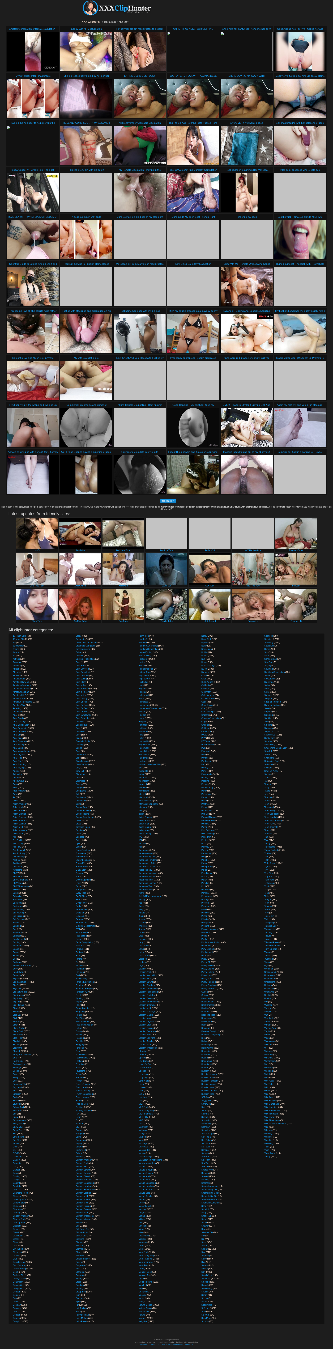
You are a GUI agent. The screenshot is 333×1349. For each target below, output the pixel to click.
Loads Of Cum (145, 1064)
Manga (142, 1133)
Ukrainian (269, 969)
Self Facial (206, 1137)
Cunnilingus (81, 725)
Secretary (205, 1127)
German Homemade (85, 1189)
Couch (16, 1311)
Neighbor (143, 1321)
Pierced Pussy (208, 820)
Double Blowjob (83, 810)
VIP (266, 1002)
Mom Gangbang (146, 1255)
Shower (205, 1226)
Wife (266, 1094)
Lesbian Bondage (147, 985)
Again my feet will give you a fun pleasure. (300, 404)
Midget (142, 1212)
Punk (203, 955)
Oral (203, 708)
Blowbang (17, 1048)
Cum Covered (82, 669)
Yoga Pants (269, 1153)
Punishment (207, 952)
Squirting (268, 669)
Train (266, 919)
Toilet (266, 896)
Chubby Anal (19, 1219)
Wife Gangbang (271, 1104)
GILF (78, 1127)
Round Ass (206, 1064)
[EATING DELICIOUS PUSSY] (140, 98)
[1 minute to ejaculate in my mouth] (140, 474)
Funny (79, 1117)
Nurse (204, 662)
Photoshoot (206, 810)
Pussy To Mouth (208, 988)
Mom (141, 1249)
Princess (205, 913)
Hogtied (142, 688)
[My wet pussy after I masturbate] (33, 98)
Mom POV (143, 1265)
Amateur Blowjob (21, 682)
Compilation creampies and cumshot (86, 404)
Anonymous (18, 781)
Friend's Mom (82, 1104)
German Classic (83, 1176)
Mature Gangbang (147, 1183)
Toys (266, 913)
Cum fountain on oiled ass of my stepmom (140, 216)
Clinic (15, 1242)
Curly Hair (80, 731)
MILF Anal (143, 1107)
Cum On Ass (81, 702)
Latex (141, 949)
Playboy (205, 847)
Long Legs (144, 1077)
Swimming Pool (271, 761)
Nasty (141, 1301)
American (17, 711)
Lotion (141, 1084)
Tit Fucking (269, 880)
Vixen (267, 1038)
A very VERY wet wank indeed (246, 122)
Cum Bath (80, 665)
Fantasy (79, 952)
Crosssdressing (83, 649)
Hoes (141, 685)
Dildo (78, 758)
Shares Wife (207, 1170)
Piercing (205, 824)
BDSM (16, 889)
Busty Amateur (19, 1120)
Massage (143, 1143)
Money (142, 1268)
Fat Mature (81, 969)
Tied (266, 857)
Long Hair (143, 1074)
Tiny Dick (268, 873)
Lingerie (142, 1054)
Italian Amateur (146, 817)
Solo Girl (205, 1315)
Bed (15, 959)
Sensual (205, 1150)
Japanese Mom (146, 880)
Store (266, 688)
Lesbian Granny (146, 998)
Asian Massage (20, 830)
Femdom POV (82, 992)
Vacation (268, 1005)
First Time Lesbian (84, 1025)
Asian (15, 800)
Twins (267, 962)
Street (267, 708)
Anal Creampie (20, 728)
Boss (15, 1081)
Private (204, 919)
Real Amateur (207, 1002)
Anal (15, 715)
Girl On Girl (81, 1236)
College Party (19, 1278)
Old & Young (207, 682)
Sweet (267, 754)
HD (77, 1305)
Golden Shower (83, 1259)
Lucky (141, 1094)
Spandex (268, 636)
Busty (15, 1117)
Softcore (205, 1308)
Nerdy (204, 636)
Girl (77, 1226)
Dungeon (80, 837)
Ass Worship (19, 857)
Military (142, 1219)
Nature (142, 1315)
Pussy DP (206, 962)
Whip (266, 1087)
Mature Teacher (146, 1196)
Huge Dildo (144, 751)
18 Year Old (18, 639)
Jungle (142, 913)
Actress (16, 659)
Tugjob (267, 952)
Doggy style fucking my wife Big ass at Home (300, 75)
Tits (266, 889)
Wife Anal (268, 1097)
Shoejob (205, 1209)
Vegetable (269, 1018)
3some (16, 649)
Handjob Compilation (149, 649)
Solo (203, 1311)
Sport (266, 655)
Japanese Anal (146, 853)
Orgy (203, 721)
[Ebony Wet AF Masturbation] (86, 51)
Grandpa (80, 1275)
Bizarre (16, 1021)
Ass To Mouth (19, 850)
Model (141, 1245)
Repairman (206, 1018)
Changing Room (20, 1193)
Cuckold (79, 655)
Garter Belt (81, 1150)
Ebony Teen (81, 866)
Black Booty (18, 1028)
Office (204, 675)
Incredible (143, 771)
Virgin (267, 1031)
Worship (268, 1140)
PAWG (204, 735)
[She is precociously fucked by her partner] (86, 98)
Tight (266, 860)
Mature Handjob (146, 1186)
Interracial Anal (146, 800)
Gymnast (80, 1298)
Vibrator (268, 1021)
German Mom (82, 1203)
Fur (77, 1120)
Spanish (268, 639)
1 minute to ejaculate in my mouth (139, 451)
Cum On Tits (81, 711)
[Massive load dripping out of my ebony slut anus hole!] (247, 474)
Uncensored (270, 972)
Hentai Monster (146, 669)
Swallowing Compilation (275, 748)
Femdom (80, 985)
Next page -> (168, 501)
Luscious (143, 1097)
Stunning (268, 728)
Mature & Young (146, 1170)
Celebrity (17, 1186)
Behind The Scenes (22, 965)
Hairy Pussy (81, 1321)
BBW (15, 873)
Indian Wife (144, 777)
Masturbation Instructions (150, 1160)
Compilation (18, 1288)
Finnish (79, 1015)
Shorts (204, 1219)
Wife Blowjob (270, 1100)
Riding (204, 1041)
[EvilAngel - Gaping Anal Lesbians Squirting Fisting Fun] (247, 333)
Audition (17, 863)
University (269, 988)
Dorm (78, 804)
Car (14, 1166)
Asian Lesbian (19, 824)
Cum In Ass (81, 685)
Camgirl (16, 1160)
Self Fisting (206, 1140)
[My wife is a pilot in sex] (86, 380)
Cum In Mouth (82, 688)
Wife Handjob (270, 1107)
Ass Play (17, 847)
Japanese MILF (146, 870)
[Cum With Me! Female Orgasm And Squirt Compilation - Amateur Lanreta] (247, 286)
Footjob (79, 1061)
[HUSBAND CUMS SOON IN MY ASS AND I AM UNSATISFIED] (86, 145)
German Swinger (84, 1209)
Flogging (80, 1044)
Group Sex (81, 1292)
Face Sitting (81, 936)
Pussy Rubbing (208, 982)
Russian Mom (207, 1087)
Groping (79, 1288)
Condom (17, 1292)
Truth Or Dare (270, 949)
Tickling (268, 853)
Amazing (17, 708)
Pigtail (204, 827)
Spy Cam (268, 662)
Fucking (79, 1107)
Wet (266, 1077)
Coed (15, 1272)
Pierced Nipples (208, 817)
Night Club (206, 639)
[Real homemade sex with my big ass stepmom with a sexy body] (140, 333)
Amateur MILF (19, 695)
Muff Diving (144, 1292)
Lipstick (142, 1058)
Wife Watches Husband (275, 1123)
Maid (141, 1123)
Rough (204, 1058)
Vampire (268, 1011)
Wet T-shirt (269, 1084)
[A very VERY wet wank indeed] (247, 145)
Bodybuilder (18, 1061)
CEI (14, 1150)
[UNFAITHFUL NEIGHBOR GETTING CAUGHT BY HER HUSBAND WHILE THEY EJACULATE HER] (193, 51)
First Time (80, 1018)
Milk (140, 1222)
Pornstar (205, 893)
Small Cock (206, 1275)
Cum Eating (81, 679)
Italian (141, 814)
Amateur (17, 675)
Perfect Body (207, 787)
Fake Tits (80, 945)
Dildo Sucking (82, 764)
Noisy (204, 646)
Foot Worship (82, 1058)
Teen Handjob (271, 817)
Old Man (205, 688)
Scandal (205, 1114)
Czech (79, 738)
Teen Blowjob (270, 810)
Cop (15, 1298)
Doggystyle (81, 791)
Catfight (16, 1179)
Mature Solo (144, 1193)
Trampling (269, 922)
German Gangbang (85, 1183)
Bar (14, 929)
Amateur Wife (19, 705)
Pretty (204, 909)
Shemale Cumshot (210, 1203)
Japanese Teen (146, 886)
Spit (266, 652)
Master (142, 1153)
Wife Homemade (272, 1110)
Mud (141, 1288)
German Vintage (83, 1219)
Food (78, 1051)
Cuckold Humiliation (85, 659)
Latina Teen (144, 955)
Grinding (80, 1285)
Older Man (206, 692)
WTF (266, 1048)
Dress (78, 824)
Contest (16, 1295)
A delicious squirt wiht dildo (86, 216)
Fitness (79, 1034)
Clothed (16, 1255)
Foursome (80, 1071)
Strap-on (268, 698)
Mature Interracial (147, 1189)
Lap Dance (144, 945)
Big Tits (16, 1002)
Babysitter (17, 896)
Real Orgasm (207, 1005)
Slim (203, 1262)
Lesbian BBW (145, 978)
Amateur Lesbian (21, 692)
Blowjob (16, 1051)
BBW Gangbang (20, 880)
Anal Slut (17, 761)
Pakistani (205, 751)
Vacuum (268, 1008)
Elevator (79, 873)
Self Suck (205, 1147)
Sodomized (206, 1305)
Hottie (141, 738)
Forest (79, 1067)
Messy (142, 1203)
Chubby (16, 1212)
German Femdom (84, 1179)
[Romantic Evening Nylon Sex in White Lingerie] (33, 380)
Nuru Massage (208, 665)
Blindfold (17, 1041)
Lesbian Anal (145, 972)
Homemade (144, 705)
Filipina (79, 1002)
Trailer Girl (269, 916)
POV (203, 738)
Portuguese (206, 896)
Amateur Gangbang (22, 685)
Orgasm (205, 715)
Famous (79, 949)
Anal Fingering (20, 741)
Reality (204, 1008)
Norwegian (206, 649)
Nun (203, 659)
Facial (78, 939)
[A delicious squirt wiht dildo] (86, 239)
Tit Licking (269, 883)
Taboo (267, 777)
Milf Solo (143, 1216)
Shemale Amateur (209, 1186)
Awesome (17, 870)
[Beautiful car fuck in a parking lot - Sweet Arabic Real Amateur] (300, 474)
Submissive (269, 735)
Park (203, 764)
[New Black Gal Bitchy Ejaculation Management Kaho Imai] (193, 286)
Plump (204, 863)
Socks (204, 1301)
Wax (266, 1064)
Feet (78, 975)
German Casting (83, 1173)
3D (14, 642)
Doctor (79, 784)
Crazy (78, 636)
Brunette (17, 1104)
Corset (16, 1301)
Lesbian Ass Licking (148, 975)
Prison (204, 916)
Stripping (268, 715)
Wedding (268, 1071)
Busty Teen (18, 1130)
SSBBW (205, 1097)
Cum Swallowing (84, 715)
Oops (203, 702)
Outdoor (205, 728)
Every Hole (81, 893)
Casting (16, 1176)
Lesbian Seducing (147, 1031)
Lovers (142, 1087)
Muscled (143, 1295)
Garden (79, 1147)
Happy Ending (145, 652)
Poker (204, 870)
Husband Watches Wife (150, 764)
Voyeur (267, 1044)
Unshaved (269, 992)
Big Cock (17, 988)
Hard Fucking (145, 655)
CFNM (16, 1153)
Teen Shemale (271, 827)
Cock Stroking (19, 1265)
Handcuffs (143, 639)
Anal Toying (18, 768)
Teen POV (269, 824)
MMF (141, 1120)
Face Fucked (82, 932)
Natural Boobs (145, 1305)
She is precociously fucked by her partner (86, 75)
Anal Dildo (18, 738)
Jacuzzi (142, 843)
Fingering (80, 1011)
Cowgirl (16, 1321)
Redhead (205, 1011)
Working (268, 1133)
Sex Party (205, 1160)
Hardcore (143, 659)
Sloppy (204, 1265)
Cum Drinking (82, 675)
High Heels (144, 675)
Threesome (269, 847)
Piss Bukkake (207, 830)
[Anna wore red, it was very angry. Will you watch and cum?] (247, 380)
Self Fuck (205, 1143)
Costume (17, 1308)
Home (141, 698)
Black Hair (18, 1038)
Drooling (80, 830)
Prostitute (205, 932)
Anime (16, 777)
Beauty (16, 952)
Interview (143, 807)
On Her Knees (208, 698)
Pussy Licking (207, 972)
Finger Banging (83, 1008)
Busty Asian (18, 1123)
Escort (79, 886)
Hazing (142, 662)
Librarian (143, 1051)
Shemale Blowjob (209, 1199)
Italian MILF (144, 824)
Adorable (17, 662)
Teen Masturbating (273, 820)
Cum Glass (81, 682)
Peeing (204, 777)
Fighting (79, 998)
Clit (14, 1245)
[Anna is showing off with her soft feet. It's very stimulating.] (33, 474)
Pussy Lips (206, 975)
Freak (78, 1074)
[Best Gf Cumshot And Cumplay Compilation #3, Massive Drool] (193, 192)
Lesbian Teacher (146, 1041)
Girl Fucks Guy (82, 1229)
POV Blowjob (207, 744)
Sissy (203, 1242)
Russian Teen (207, 1094)
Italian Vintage (145, 833)
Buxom (16, 1143)
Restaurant (206, 1021)
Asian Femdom (20, 817)
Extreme (79, 919)
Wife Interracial (271, 1114)
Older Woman (207, 695)
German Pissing (83, 1206)
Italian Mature (145, 827)
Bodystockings (20, 1064)
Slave (204, 1259)
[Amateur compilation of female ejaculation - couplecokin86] (33, 51)
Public (204, 939)
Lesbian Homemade (148, 1002)
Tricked (267, 939)
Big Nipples (18, 995)
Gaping (79, 1143)
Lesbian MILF (145, 1008)
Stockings (269, 682)
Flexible (79, 1041)
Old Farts (205, 685)
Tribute (267, 936)
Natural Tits (144, 1311)
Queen (204, 992)
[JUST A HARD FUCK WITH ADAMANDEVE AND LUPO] (193, 98)
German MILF (82, 1196)
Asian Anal (18, 807)
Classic (16, 1232)
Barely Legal (19, 939)
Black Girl (17, 1034)
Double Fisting (82, 814)
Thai (266, 837)
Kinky (141, 916)
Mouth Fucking (145, 1282)
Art (14, 797)
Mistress (142, 1239)
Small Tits (206, 1278)
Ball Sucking (19, 919)
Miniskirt (142, 1226)
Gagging (80, 1133)
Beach (16, 949)
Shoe (203, 1206)
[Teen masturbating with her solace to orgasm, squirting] (300, 145)
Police (204, 876)
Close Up (17, 1252)
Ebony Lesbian (83, 860)
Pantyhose (206, 761)
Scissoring (206, 1120)
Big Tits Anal (18, 1005)
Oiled (203, 679)
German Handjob (84, 1186)
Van (266, 1015)
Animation (17, 774)
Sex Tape (205, 1163)
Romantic (205, 1054)
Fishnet (79, 1028)
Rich (203, 1038)
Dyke (78, 843)
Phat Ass (205, 804)
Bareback (17, 932)
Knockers (143, 926)
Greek (78, 1282)
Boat (15, 1058)
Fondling (80, 1048)
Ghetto (79, 1222)
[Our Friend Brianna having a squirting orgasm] (86, 474)
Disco (78, 777)
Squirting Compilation (274, 672)
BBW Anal (17, 876)
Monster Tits (144, 1275)
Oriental (205, 725)
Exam (78, 899)
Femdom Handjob (84, 988)
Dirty (78, 768)
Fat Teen (80, 972)
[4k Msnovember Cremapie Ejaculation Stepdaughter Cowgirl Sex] (140, 145)
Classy (16, 1239)
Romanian (206, 1051)
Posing (204, 899)
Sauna (204, 1110)
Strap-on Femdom (272, 702)
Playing (204, 850)
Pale (203, 754)
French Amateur (83, 1084)
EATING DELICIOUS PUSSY (139, 75)
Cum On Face (82, 705)
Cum (78, 662)
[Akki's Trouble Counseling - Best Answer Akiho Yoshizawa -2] (140, 427)
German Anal (82, 1163)
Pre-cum (205, 903)
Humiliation (144, 754)
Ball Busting (18, 909)
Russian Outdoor (209, 1091)
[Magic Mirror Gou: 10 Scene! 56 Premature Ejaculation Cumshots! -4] (300, 380)
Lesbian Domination (148, 988)
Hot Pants (143, 731)
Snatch (204, 1292)
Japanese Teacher (147, 883)
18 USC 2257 (155, 1345)
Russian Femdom (209, 1081)
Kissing (142, 919)
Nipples (205, 642)
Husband (143, 761)
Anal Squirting (19, 764)
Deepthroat (81, 754)
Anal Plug (17, 758)
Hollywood (144, 695)
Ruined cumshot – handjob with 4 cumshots (300, 263)
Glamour (80, 1242)
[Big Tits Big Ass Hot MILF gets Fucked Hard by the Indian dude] (193, 145)
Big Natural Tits (20, 992)
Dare (78, 751)
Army (15, 794)
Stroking (268, 718)
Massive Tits (144, 1150)
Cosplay (17, 1305)
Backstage (18, 906)
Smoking (205, 1282)
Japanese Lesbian (147, 866)
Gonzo (79, 1262)
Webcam (268, 1067)
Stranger (268, 695)
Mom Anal (143, 1252)
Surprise (268, 741)
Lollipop (142, 1071)
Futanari (79, 1123)
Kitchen (142, 922)
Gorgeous (80, 1265)
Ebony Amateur (83, 850)
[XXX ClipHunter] (116, 8)
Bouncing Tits (19, 1084)
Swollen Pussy (271, 771)
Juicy (141, 909)
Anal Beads (18, 718)
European (80, 889)
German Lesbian (83, 1193)
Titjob (267, 886)
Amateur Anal (19, 679)
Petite (204, 800)
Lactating (143, 939)
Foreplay (80, 1064)
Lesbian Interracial (147, 1005)
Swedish (268, 751)
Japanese (143, 850)
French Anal (81, 1087)
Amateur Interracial (22, 688)
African (16, 669)
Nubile (204, 652)
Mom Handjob (145, 1259)
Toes (266, 893)
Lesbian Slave (145, 1034)
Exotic (78, 906)
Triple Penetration (272, 945)
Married (142, 1137)
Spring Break (270, 659)
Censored (17, 1189)
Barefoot (17, 936)
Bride (15, 1097)
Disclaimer (144, 1345)
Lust (141, 1100)
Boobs (16, 1071)
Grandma (80, 1272)
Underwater (269, 975)
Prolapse (205, 922)
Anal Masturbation (21, 751)
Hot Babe (143, 725)
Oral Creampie (208, 711)
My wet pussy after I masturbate (33, 75)
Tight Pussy (269, 863)
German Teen (82, 1212)
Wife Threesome (272, 1120)
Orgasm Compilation (211, 718)
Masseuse (143, 1147)
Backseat (17, 903)
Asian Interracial (20, 820)
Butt (14, 1133)
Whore (267, 1091)
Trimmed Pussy (271, 942)
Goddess (80, 1255)
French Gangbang (84, 1094)
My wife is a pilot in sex (86, 357)
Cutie (78, 735)
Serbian (205, 1153)
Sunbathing (269, 738)
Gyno (78, 1301)
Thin (266, 840)
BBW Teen (18, 883)
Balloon (16, 922)
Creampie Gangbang (86, 646)
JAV (140, 837)
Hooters (142, 715)
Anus (15, 784)
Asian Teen (18, 833)
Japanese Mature (147, 876)
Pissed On (206, 837)
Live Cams (144, 1061)
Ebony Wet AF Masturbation (86, 28)
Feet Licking (81, 978)
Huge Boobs (144, 744)
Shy (203, 1229)
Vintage (268, 1025)
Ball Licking (18, 916)
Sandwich (206, 1104)
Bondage (17, 1067)
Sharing (205, 1173)
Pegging (205, 781)
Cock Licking (19, 1262)
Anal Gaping (19, 748)
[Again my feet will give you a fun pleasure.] (300, 427)
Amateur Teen (19, 698)
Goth (78, 1268)
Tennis (267, 830)
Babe (15, 893)
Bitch (15, 1018)
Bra (14, 1091)
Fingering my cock (247, 216)
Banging (17, 926)
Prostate (205, 926)
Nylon (204, 669)
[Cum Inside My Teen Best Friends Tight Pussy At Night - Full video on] (193, 239)
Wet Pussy (269, 1081)
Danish (79, 748)
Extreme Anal (82, 922)
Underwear (269, 978)
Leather (142, 962)
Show (204, 1222)
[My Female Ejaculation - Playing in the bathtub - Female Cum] (140, 192)
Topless (268, 906)
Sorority (205, 1321)
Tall (266, 781)
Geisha (79, 1153)
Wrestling (268, 1143)
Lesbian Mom (145, 1018)
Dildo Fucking (82, 761)
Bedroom (17, 962)
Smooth (205, 1285)
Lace (141, 936)
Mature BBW (144, 1179)
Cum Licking (81, 698)
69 (14, 655)
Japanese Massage (148, 873)
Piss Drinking (207, 833)
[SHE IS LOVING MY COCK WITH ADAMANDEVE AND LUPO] (247, 98)
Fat (77, 962)
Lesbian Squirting (147, 1038)
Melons (142, 1199)
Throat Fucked (271, 850)
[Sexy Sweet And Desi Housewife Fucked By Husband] (140, 380)
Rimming (205, 1044)
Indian (141, 774)
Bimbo (16, 1011)
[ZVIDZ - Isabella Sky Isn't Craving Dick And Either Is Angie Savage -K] (247, 427)
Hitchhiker (143, 682)
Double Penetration (85, 817)
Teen (266, 804)
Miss (141, 1232)
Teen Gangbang (272, 814)
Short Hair (206, 1216)
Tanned (267, 784)
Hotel (141, 735)
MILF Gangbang (146, 1110)
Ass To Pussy (19, 853)
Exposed (80, 916)
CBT (15, 1147)
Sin (202, 1239)
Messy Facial (145, 1206)
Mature (142, 1166)
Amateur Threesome (22, 702)
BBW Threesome (21, 886)
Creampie (80, 639)
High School (144, 679)
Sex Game (206, 1156)
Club (15, 1259)
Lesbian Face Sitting (148, 992)
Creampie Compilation (86, 642)
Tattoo (267, 791)
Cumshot (80, 721)
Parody (204, 768)
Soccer (204, 1298)
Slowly (204, 1268)
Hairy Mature (82, 1318)
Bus (14, 1114)
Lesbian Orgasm (146, 1021)
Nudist (204, 655)
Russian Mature (208, 1084)
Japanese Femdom (148, 860)
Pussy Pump (207, 978)
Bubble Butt (18, 1107)
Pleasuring (206, 853)
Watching (268, 1058)
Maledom (143, 1130)
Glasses (79, 1245)
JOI (140, 840)
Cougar (16, 1315)
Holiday (142, 692)
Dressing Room (83, 827)
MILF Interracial (146, 1114)
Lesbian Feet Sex (147, 995)
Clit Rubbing (19, 1249)
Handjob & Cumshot (148, 646)
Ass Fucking (18, 840)
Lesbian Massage (147, 1011)
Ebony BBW (81, 857)
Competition (18, 1285)
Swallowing (269, 744)
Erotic (78, 883)
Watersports (270, 1061)
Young (267, 1156)
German (79, 1156)
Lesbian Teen (145, 1044)
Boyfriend (17, 1087)
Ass (14, 837)
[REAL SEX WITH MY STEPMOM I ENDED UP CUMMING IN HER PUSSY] (33, 239)
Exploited (80, 913)
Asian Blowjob (19, 814)
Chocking (17, 1209)
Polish (204, 880)
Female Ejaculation (85, 982)
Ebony (79, 847)
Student (268, 725)
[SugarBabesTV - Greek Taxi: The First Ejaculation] (33, 192)
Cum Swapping (83, 718)
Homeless (143, 702)
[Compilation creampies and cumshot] (86, 427)
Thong (267, 843)
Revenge (205, 1028)
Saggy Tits (206, 1100)
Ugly (266, 965)
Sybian (267, 774)
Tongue (267, 899)
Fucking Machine (84, 1110)
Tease (267, 800)
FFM (78, 929)
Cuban (79, 652)
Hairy (78, 1311)
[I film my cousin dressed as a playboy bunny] (193, 333)
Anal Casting (19, 721)
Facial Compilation (84, 942)
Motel (141, 1278)
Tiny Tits (268, 876)
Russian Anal (207, 1077)
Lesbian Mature (146, 1015)
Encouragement (83, 880)
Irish (141, 810)
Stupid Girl (269, 731)
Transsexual (270, 926)
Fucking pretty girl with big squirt (86, 169)
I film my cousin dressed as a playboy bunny (193, 310)
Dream (79, 820)
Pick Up (205, 814)
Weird (267, 1074)
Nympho (205, 672)
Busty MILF (18, 1127)
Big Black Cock (20, 982)
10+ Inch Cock (19, 636)
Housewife (144, 741)
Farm (78, 955)
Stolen (267, 685)
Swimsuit (268, 764)
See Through (207, 1133)
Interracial (143, 797)
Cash (15, 1173)
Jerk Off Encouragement (150, 896)
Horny (141, 718)
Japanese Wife (146, 889)
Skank (204, 1245)
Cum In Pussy (82, 692)
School (204, 1117)
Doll (77, 794)
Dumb (78, 833)
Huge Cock (144, 748)
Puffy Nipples (207, 949)
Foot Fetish (81, 1054)
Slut (203, 1272)
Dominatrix (81, 800)
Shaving (205, 1179)
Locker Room (145, 1067)
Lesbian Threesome (148, 1048)
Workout (268, 1137)
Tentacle (268, 833)
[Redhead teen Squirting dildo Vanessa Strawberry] (247, 192)
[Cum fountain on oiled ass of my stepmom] (140, 239)
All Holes (17, 672)
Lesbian (142, 969)
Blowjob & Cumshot (22, 1054)
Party (203, 771)
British (16, 1100)
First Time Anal (82, 1021)
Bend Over (18, 972)
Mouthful (143, 1285)
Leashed (143, 959)
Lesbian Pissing (146, 1028)
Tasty (266, 787)
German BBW (82, 1166)
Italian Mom (144, 830)
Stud (266, 721)
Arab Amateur (19, 791)
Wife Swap (269, 1117)
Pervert (204, 797)
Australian (17, 866)
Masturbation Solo (147, 1163)
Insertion (143, 787)
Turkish (267, 955)
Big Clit (16, 985)
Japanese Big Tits (147, 857)
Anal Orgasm (19, 754)
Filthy (78, 1005)
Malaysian (143, 1127)
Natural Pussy (145, 1308)
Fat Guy (79, 965)
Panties (204, 758)
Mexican (143, 1209)
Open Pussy (207, 705)
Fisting (79, 1031)
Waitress (268, 1051)
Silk (203, 1236)
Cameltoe (17, 1156)
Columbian (18, 1282)
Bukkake (17, 1110)
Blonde (16, 1044)
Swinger (268, 768)
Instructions (144, 791)
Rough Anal (206, 1061)
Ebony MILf (81, 863)
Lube (141, 1091)
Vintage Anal (270, 1028)
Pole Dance (206, 873)
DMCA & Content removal (172, 1345)
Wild (266, 1127)
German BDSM (83, 1170)
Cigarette (17, 1226)
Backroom (17, 899)
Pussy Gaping (208, 969)
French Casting (83, 1091)
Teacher (268, 797)
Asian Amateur (20, 804)
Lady (141, 942)
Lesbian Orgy (145, 1025)
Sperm (267, 649)
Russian (205, 1071)
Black (15, 1025)
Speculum (269, 646)
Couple (16, 1318)
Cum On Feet (82, 708)
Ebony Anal (81, 853)
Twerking (268, 959)
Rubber (204, 1067)
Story (266, 692)
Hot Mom (143, 728)
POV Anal (205, 741)
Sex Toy (205, 1166)
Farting (79, 959)
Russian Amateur (209, 1074)
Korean (142, 929)
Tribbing (268, 932)
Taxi (266, 794)
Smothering (206, 1288)
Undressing (269, 982)
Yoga (266, 1150)
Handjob (143, 642)
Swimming (269, 758)
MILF (141, 1104)
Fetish (78, 995)
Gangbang (81, 1140)
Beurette (17, 975)
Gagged (79, 1130)
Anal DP (17, 735)
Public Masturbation (210, 942)
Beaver (16, 955)
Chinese (17, 1206)
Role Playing (207, 1048)
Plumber (205, 860)
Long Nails (144, 1081)
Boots (15, 1074)
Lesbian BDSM (146, 982)
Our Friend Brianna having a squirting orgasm (86, 451)
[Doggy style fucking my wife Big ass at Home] (300, 98)
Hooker (142, 711)
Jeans (141, 893)
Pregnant (205, 906)
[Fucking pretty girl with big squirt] (86, 192)
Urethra (267, 998)
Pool (203, 886)
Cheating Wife (19, 1199)
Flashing (80, 1038)
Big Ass (16, 978)
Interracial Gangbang (149, 804)
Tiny (266, 870)
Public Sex (206, 945)
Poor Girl (205, 889)
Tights (267, 866)
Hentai (142, 665)
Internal (142, 794)
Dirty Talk (80, 771)
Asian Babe (18, 810)
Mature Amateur (146, 1173)
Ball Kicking (18, 913)
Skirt (203, 1252)
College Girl (18, 1275)
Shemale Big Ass (209, 1189)
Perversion (206, 794)
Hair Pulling (81, 1308)
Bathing (16, 942)
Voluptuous (269, 1041)
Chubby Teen (19, 1222)
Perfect (204, 784)
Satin (203, 1107)
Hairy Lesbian (82, 1315)
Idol (140, 768)
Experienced (82, 909)
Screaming (206, 1123)
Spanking (268, 642)
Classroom (18, 1236)
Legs (141, 965)
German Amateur (84, 1160)
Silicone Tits (207, 1232)
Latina (141, 952)
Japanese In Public (148, 863)
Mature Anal (144, 1176)
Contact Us (188, 1345)
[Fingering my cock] (247, 239)
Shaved (205, 1176)
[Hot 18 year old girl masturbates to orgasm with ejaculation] (140, 51)
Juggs (141, 906)
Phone (204, 807)
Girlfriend (80, 1239)
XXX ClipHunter (91, 21)
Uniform (268, 985)
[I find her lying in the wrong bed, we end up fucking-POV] (33, 427)
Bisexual (17, 1015)
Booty (15, 1077)
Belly (15, 969)
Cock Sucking (19, 1268)
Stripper (268, 711)
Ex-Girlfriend (81, 896)
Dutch (78, 840)
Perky (204, 791)
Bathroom (17, 945)
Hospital (142, 721)
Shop (203, 1212)
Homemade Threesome (150, 708)
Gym (78, 1295)
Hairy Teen (144, 636)
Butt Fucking (18, 1137)
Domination (81, 797)
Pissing (204, 840)
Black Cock (18, 1031)
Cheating (17, 1196)
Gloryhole (80, 1249)
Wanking (268, 1054)
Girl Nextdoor (82, 1232)
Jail (140, 847)
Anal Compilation (21, 725)
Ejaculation (81, 870)
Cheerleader (19, 1203)
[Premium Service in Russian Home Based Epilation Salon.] (86, 286)
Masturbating (145, 1156)
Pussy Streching (209, 985)
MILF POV (143, 1117)
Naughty (143, 1318)
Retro (204, 1025)
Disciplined (81, 774)
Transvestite (270, 929)
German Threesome (85, 1216)
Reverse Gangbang (210, 1034)
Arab (15, 787)
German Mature (83, 1199)
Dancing (80, 744)
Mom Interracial (146, 1262)
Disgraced (80, 781)
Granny (79, 1278)
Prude (204, 936)
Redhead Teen (208, 1015)
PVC (203, 748)
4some (16, 652)
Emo (78, 876)
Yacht (267, 1147)
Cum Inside (81, 695)
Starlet (267, 675)
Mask (141, 1140)
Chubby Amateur (21, 1216)
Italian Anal (144, 820)
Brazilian (17, 1094)
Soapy (204, 1295)
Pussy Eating (207, 965)
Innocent (143, 784)
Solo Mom (206, 1318)
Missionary (144, 1236)
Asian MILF (18, 827)
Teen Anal (269, 807)
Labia (141, 932)
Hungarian (144, 758)
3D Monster (18, 646)
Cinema (16, 1229)
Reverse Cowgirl (209, 1031)
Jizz (140, 903)
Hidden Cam (145, 672)
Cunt (78, 728)
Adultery (17, 665)
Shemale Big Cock (210, 1193)
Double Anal (81, 807)
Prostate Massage (209, 929)
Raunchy (205, 998)
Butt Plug (17, 1140)
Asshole (16, 860)
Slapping (205, 1255)
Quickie (204, 995)
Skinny (204, 1249)
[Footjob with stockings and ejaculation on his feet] (86, 333)
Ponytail (205, 883)
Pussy (204, 959)
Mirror (141, 1229)
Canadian (17, 1163)
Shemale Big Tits (209, 1196)
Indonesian (144, 781)
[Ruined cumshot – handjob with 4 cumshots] (300, 286)
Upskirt (267, 995)
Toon (266, 903)
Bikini (15, 1008)
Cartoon (16, 1170)
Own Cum (206, 731)
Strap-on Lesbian (272, 705)
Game (78, 1137)
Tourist (267, 909)
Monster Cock (145, 1272)
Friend (79, 1100)
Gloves (79, 1252)
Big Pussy (17, 998)
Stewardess (269, 679)
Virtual (267, 1034)
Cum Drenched (83, 672)
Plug (203, 857)
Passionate (206, 774)
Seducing (205, 1130)
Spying (267, 665)
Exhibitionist (81, 903)
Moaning (143, 1242)
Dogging (80, 787)
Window (268, 1130)
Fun (77, 1114)
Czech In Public (83, 741)
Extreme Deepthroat (85, 926)
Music (141, 1298)
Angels (16, 771)
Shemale (205, 1183)
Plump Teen (207, 866)
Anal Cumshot (19, 731)
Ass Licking (18, 843)
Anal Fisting (18, 744)
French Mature (82, 1097)
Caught (16, 1183)
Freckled (80, 1077)
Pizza (204, 843)
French (79, 1081)
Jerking (142, 899)
